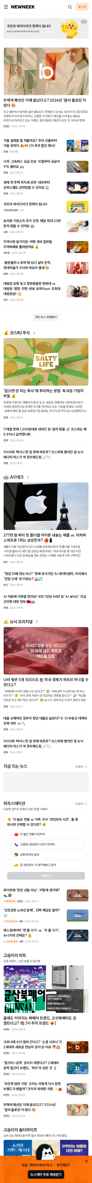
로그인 (82, 7)
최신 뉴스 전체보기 (46, 317)
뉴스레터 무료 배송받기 (46, 1174)
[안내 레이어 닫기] (86, 1161)
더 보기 (79, 767)
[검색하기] (69, 6)
